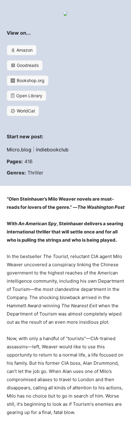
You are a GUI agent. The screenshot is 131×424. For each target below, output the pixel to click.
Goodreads (27, 65)
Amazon (24, 50)
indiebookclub (52, 150)
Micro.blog (19, 150)
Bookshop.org (30, 80)
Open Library (28, 95)
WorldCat (25, 110)
